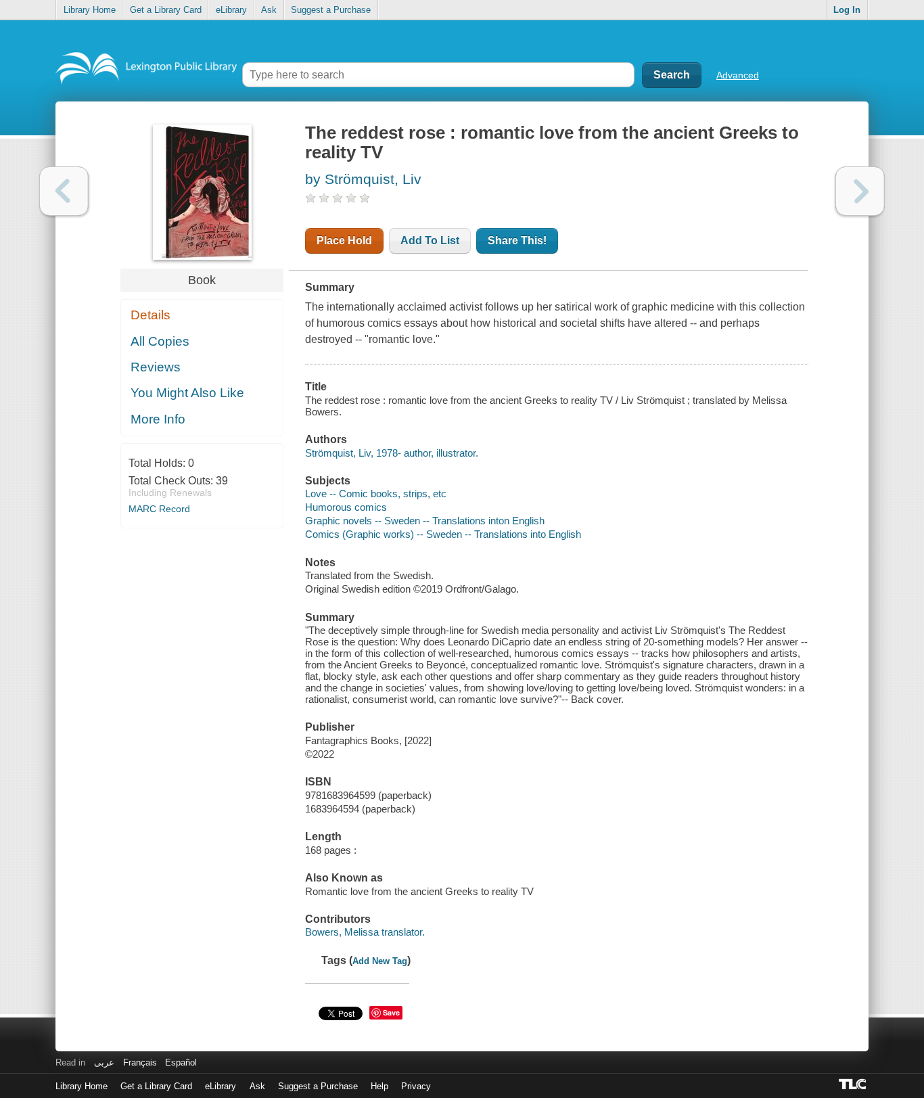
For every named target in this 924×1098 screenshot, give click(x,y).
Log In (846, 10)
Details (150, 315)
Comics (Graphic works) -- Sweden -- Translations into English (443, 534)
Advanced (737, 75)
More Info (158, 419)
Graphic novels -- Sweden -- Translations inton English (425, 520)
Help (379, 1086)
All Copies (160, 341)
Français (140, 1062)
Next (860, 191)
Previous (64, 191)
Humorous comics (346, 507)
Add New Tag (379, 961)
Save (391, 1012)
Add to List (429, 240)
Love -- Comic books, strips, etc (375, 493)
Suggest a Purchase (331, 10)
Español (181, 1062)
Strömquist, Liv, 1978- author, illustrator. (391, 453)
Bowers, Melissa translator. (365, 932)
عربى (104, 1062)
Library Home (90, 10)
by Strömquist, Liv (363, 179)
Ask (269, 10)
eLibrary (231, 10)
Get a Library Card (166, 10)
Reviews (156, 367)
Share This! (517, 240)
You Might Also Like (187, 393)
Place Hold (344, 240)
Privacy (416, 1086)
